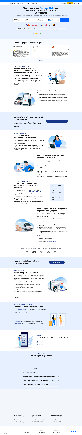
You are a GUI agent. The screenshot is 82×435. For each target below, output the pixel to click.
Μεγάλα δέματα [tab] (33, 309)
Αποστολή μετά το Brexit (18, 421)
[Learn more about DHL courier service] (34, 25)
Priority (16, 319)
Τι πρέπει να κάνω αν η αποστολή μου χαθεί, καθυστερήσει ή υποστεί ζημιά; (39, 376)
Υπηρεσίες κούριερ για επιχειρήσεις (56, 416)
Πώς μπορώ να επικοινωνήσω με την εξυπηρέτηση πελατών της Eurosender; (39, 380)
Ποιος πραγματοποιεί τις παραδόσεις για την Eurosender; (35, 364)
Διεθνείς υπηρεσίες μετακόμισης (37, 421)
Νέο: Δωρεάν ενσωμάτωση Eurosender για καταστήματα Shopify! (41, 0)
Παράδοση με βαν (18, 323)
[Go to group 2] (40, 60)
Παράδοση (27, 19)
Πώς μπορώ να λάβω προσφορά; (30, 368)
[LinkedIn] (75, 431)
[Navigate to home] (4, 3)
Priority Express (17, 321)
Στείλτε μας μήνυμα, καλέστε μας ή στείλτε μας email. (48, 107)
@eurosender (41, 340)
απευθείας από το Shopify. (52, 241)
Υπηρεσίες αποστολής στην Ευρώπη (20, 416)
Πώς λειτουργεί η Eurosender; (29, 359)
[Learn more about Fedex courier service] (28, 25)
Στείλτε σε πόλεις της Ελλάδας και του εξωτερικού (40, 418)
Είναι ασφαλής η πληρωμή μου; (29, 372)
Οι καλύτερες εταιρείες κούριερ (56, 421)
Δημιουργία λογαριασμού (56, 262)
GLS (37, 191)
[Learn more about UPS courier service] (54, 25)
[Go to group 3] (41, 60)
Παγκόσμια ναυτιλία (17, 418)
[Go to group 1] (39, 60)
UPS (32, 191)
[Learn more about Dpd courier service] (47, 25)
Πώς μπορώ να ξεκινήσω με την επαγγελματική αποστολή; (35, 384)
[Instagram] (73, 431)
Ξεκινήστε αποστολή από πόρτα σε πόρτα (56, 121)
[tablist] (41, 309)
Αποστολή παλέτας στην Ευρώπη (56, 419)
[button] (41, 20)
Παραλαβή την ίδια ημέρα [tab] (21, 309)
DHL (30, 191)
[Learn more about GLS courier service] (41, 25)
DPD (40, 191)
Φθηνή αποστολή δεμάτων (55, 418)
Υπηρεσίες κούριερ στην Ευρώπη (19, 422)
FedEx (34, 191)
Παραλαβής (15, 19)
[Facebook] (71, 431)
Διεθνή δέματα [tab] (43, 309)
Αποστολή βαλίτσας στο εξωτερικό (38, 419)
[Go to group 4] (42, 60)
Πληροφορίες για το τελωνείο (19, 419)
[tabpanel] (41, 319)
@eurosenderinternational (43, 342)
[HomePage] (8, 430)
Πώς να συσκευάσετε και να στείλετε (38, 416)
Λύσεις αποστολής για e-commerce (38, 422)
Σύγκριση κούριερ (53, 422)
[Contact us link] (75, 3)
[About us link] (77, 3)
